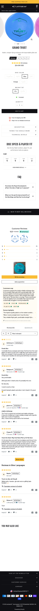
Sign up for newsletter (19, 573)
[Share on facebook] (32, 359)
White (18, 76)
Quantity (19, 102)
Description (19, 127)
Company (19, 586)
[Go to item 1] (19, 268)
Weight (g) (19, 87)
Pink (31, 76)
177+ (15, 91)
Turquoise (9, 76)
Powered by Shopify (19, 609)
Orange (15, 82)
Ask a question (19, 282)
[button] (16, 63)
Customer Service (19, 582)
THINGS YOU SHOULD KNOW (19, 131)
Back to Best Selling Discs (20, 211)
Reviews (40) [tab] (10, 328)
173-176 (22, 91)
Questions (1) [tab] (28, 328)
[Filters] (8, 333)
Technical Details (19, 134)
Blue (24, 76)
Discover (19, 578)
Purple (23, 82)
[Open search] (4, 333)
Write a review (19, 277)
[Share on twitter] (36, 359)
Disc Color (19, 72)
